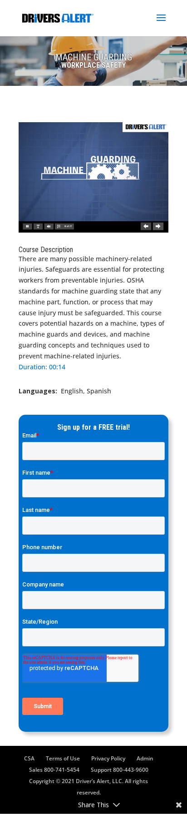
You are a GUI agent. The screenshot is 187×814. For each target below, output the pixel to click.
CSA (29, 758)
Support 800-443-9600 (119, 770)
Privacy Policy (108, 758)
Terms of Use (63, 758)
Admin (145, 758)
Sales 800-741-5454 (54, 770)
